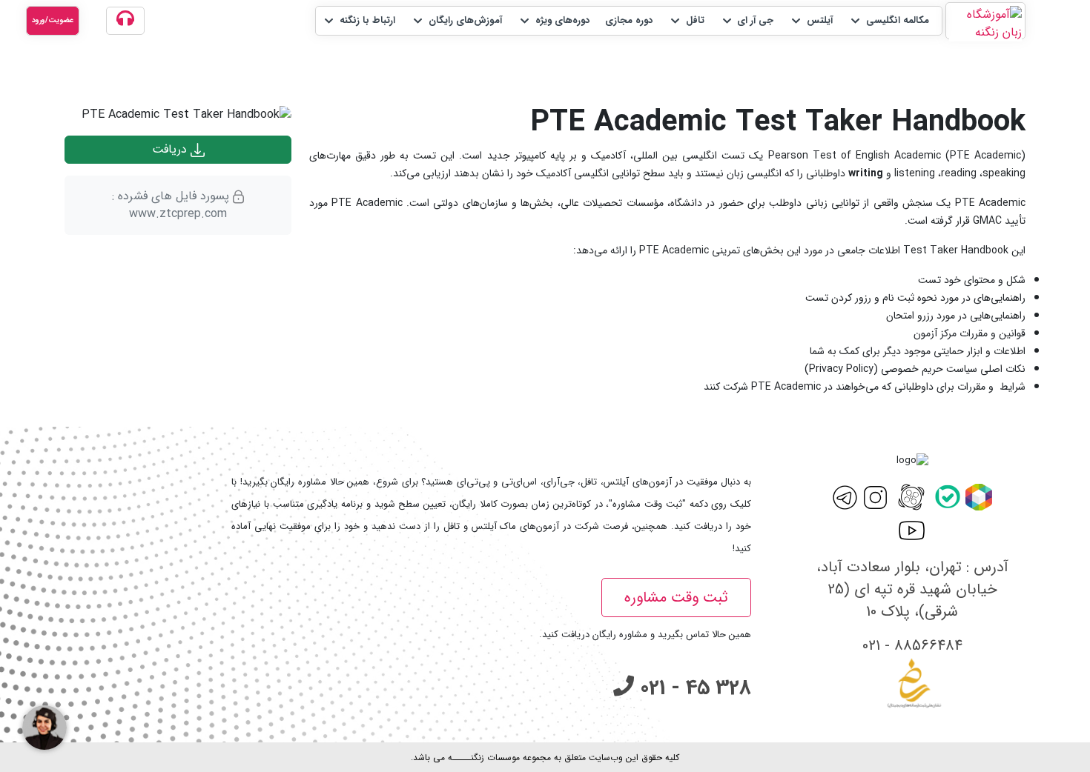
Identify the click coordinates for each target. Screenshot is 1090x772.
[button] (888, 20)
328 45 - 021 (692, 688)
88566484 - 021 (912, 645)
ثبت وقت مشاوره (676, 597)
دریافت (171, 149)
